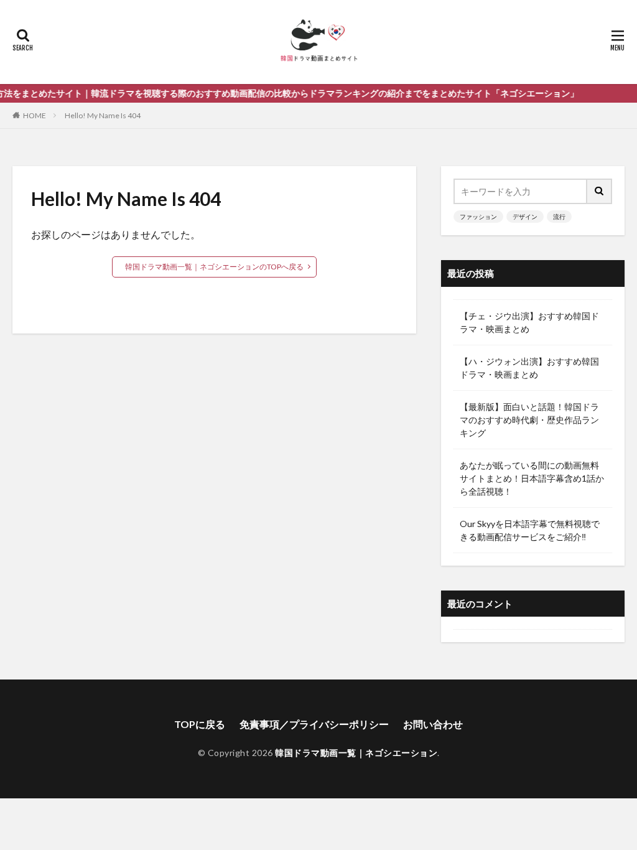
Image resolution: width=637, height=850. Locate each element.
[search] (599, 191)
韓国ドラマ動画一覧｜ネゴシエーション (356, 752)
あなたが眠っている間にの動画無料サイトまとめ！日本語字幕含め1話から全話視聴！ (532, 478)
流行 (559, 216)
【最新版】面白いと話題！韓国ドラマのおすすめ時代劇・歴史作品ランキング (529, 419)
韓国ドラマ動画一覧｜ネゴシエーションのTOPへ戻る (214, 266)
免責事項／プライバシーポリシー (314, 724)
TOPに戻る (199, 724)
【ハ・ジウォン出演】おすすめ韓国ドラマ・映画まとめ (529, 368)
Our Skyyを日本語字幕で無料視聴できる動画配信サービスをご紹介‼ (530, 530)
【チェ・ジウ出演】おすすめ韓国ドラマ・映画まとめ (529, 322)
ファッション (478, 216)
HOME (34, 115)
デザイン (525, 216)
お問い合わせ (433, 724)
